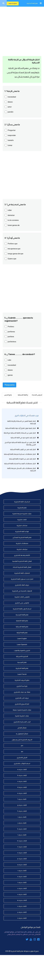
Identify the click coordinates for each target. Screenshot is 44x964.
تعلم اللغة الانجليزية (32, 3)
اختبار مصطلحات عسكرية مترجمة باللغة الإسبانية (20, 454)
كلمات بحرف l (22, 835)
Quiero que (12, 259)
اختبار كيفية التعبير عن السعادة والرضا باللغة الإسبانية (21, 422)
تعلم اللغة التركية (22, 632)
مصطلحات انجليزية (22, 543)
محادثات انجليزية (22, 525)
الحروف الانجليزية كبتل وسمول (22, 740)
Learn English (13, 3)
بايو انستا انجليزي (22, 686)
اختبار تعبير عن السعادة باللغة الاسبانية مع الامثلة (20, 433)
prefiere (11, 336)
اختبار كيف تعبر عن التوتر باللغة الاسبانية (23, 449)
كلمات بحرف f (22, 799)
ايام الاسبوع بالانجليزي (22, 704)
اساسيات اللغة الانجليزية (22, 502)
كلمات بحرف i (22, 817)
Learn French (22, 674)
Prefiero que (12, 244)
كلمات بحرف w (22, 900)
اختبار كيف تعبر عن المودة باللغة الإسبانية (22, 459)
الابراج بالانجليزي (22, 757)
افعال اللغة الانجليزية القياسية (22, 561)
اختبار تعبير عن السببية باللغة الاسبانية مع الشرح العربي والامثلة (20, 443)
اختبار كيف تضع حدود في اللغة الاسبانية (23, 438)
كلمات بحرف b (22, 775)
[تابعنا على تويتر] (27, 940)
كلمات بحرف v (22, 894)
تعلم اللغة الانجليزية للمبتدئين (22, 537)
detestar (11, 215)
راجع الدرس (8, 395)
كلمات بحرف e (22, 793)
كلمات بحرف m (22, 841)
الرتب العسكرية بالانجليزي (22, 722)
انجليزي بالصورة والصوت (22, 650)
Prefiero (11, 327)
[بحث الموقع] (3, 3)
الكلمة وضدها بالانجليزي (22, 555)
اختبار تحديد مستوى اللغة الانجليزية (22, 579)
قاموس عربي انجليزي (22, 603)
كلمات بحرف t (22, 882)
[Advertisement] (22, 31)
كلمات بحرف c (22, 781)
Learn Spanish (22, 644)
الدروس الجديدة (37, 395)
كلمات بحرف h (22, 811)
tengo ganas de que (15, 254)
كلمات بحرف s (22, 876)
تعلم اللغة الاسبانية (23, 395)
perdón (10, 112)
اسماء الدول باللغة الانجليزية (22, 609)
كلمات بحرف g (22, 805)
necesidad (12, 97)
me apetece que (14, 249)
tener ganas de (14, 225)
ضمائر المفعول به (22, 734)
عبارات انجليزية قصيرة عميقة (22, 710)
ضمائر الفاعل (22, 728)
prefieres (11, 332)
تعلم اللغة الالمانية (22, 621)
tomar (10, 145)
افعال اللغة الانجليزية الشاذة (22, 567)
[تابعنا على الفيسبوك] (38, 940)
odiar (10, 210)
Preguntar (12, 130)
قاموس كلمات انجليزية (22, 597)
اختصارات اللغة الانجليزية (22, 573)
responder (12, 135)
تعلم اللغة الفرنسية (22, 615)
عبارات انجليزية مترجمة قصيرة (22, 513)
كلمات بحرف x (22, 906)
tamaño (11, 140)
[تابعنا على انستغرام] (35, 940)
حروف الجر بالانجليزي (22, 698)
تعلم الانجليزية (22, 508)
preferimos (12, 342)
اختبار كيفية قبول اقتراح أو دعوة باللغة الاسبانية (20, 428)
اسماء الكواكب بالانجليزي (22, 763)
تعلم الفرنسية (22, 662)
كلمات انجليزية (22, 519)
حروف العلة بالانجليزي (22, 585)
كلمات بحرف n (22, 847)
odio (9, 360)
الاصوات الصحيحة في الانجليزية (22, 591)
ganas (10, 375)
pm (22, 745)
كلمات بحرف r (22, 870)
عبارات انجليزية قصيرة (22, 716)
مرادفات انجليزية (22, 549)
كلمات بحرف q (22, 864)
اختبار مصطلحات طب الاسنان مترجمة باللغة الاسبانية (21, 469)
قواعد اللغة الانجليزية (22, 531)
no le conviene (13, 220)
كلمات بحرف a (22, 769)
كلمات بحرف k (22, 829)
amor (10, 107)
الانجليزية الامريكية (22, 656)
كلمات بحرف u (22, 888)
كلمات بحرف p (22, 859)
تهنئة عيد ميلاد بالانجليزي (22, 692)
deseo (10, 102)
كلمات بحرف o (22, 853)
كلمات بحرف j (22, 823)
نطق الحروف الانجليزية (22, 680)
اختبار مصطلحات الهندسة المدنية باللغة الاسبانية (20, 463)
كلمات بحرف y (22, 912)
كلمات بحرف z (22, 918)
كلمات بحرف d (22, 787)
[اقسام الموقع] (40, 3)
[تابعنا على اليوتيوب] (31, 940)
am (22, 751)
